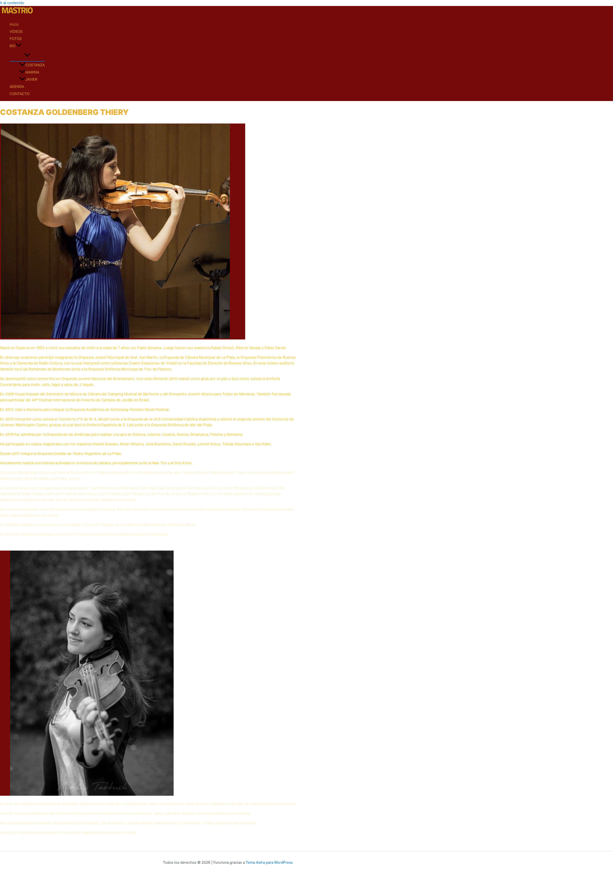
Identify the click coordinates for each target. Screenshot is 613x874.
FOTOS (16, 38)
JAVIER (31, 79)
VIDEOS (16, 31)
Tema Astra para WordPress (269, 862)
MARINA (32, 72)
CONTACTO (19, 93)
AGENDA (17, 86)
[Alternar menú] (27, 55)
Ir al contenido (12, 2)
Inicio (14, 24)
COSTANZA (35, 65)
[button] (19, 46)
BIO (13, 46)
